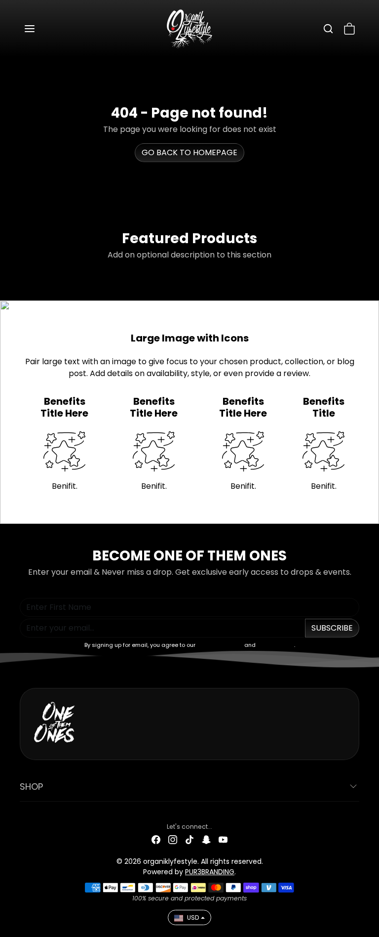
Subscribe (332, 628)
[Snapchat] (206, 839)
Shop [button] (31, 786)
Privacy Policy (275, 645)
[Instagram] (172, 839)
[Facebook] (156, 839)
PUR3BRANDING (209, 872)
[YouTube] (223, 839)
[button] (39, 29)
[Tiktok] (189, 839)
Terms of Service (220, 645)
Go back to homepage (189, 152)
